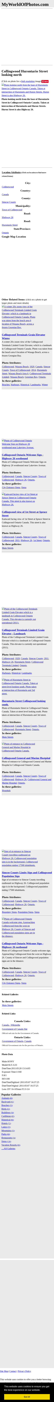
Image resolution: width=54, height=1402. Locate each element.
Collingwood (8, 187)
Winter (45, 384)
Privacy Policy (24, 1371)
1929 (32, 366)
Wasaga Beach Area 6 (18, 373)
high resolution (28, 81)
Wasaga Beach (22, 366)
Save (46, 81)
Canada (5, 194)
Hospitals (6, 790)
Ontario (5, 232)
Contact (12, 1371)
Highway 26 (7, 217)
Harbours (15, 384)
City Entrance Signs (11, 487)
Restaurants (8, 1138)
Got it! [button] (27, 1397)
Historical (24, 384)
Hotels (6, 1123)
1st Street (37, 540)
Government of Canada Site (14, 1029)
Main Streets (7, 548)
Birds (5, 1109)
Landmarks (35, 384)
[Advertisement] (27, 37)
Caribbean (7, 1116)
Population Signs (25, 912)
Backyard (7, 1101)
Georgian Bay (31, 377)
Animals (7, 1098)
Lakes (6, 1127)
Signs (23, 487)
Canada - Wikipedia (11, 1025)
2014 (33, 370)
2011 (17, 540)
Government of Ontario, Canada (16, 1041)
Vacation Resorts (10, 1145)
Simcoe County (9, 202)
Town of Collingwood (12, 210)
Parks (5, 1134)
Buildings (7, 1112)
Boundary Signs (9, 912)
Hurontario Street (10, 225)
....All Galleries (8, 1148)
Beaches (6, 384)
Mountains (8, 1130)
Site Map (4, 1371)
